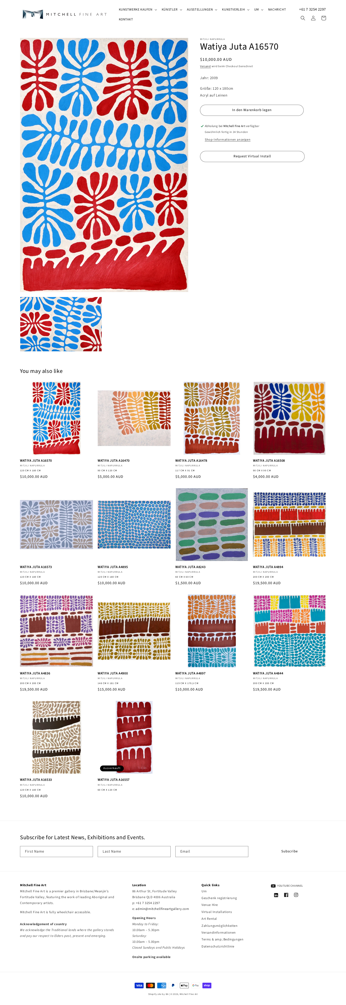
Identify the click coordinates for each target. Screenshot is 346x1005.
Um (204, 891)
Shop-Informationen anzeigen (227, 139)
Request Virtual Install (252, 156)
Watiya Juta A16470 (114, 461)
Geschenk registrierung (219, 898)
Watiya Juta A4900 (113, 673)
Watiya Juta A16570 (36, 461)
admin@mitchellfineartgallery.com (162, 909)
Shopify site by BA (158, 994)
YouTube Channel (290, 886)
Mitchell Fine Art (189, 994)
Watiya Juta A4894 (268, 567)
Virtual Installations (216, 912)
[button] (137, 10)
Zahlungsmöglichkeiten (219, 926)
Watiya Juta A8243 (190, 567)
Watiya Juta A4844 (268, 673)
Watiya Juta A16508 (269, 461)
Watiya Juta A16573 (36, 567)
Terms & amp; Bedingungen (222, 939)
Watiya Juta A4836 (35, 673)
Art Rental (209, 918)
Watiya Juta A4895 (113, 567)
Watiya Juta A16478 (191, 461)
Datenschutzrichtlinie (217, 946)
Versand (205, 66)
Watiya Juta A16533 (36, 780)
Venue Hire (209, 905)
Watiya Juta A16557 (114, 780)
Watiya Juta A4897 (190, 673)
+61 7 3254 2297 (312, 9)
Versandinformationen (218, 932)
